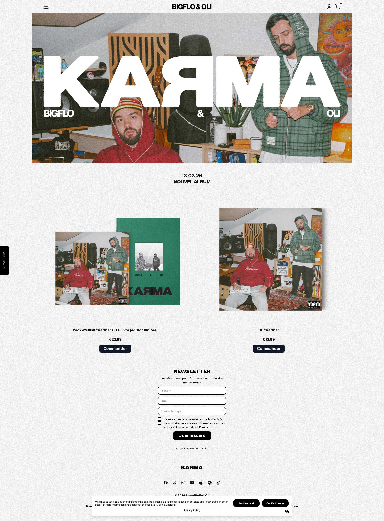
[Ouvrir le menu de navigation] (46, 6)
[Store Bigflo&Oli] (192, 6)
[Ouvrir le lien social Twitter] (174, 487)
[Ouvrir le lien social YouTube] (192, 487)
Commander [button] (115, 348)
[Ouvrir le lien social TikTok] (218, 487)
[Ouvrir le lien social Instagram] (183, 487)
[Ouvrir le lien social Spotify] (209, 487)
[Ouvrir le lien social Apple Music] (200, 487)
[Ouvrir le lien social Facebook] (165, 487)
